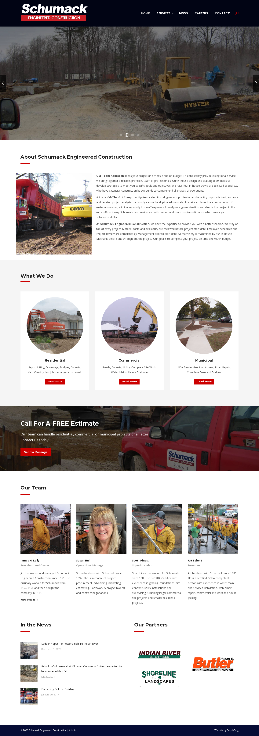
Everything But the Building (57, 689)
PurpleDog (233, 730)
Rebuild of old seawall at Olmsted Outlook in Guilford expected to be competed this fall (81, 669)
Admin (72, 730)
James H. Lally (29, 560)
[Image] (55, 325)
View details (27, 599)
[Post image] (29, 650)
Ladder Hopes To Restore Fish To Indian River (69, 643)
